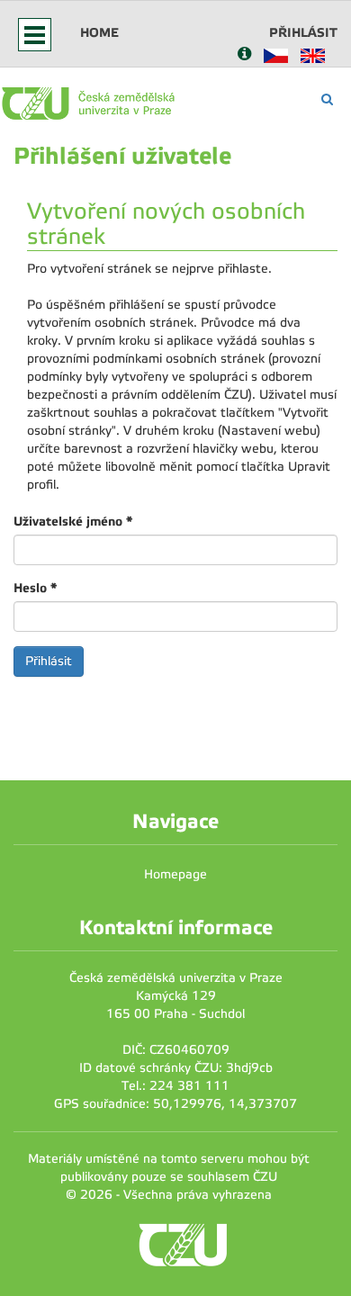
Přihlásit (303, 32)
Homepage (175, 874)
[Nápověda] (244, 55)
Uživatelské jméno (73, 521)
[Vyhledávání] (327, 99)
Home (99, 32)
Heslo (35, 587)
